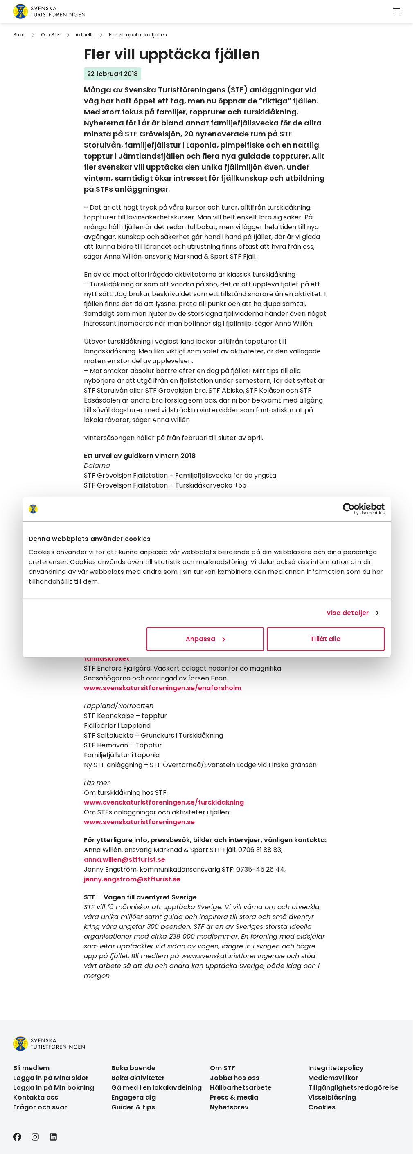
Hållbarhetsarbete (241, 1087)
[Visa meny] (396, 11)
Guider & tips (133, 1107)
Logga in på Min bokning (53, 1087)
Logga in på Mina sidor (51, 1077)
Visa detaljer (348, 612)
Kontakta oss (35, 1097)
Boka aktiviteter (138, 1077)
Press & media (234, 1097)
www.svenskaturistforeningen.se (139, 822)
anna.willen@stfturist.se (124, 859)
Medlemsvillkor (333, 1077)
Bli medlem (31, 1068)
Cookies (322, 1107)
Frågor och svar (40, 1107)
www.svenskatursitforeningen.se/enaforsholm (162, 688)
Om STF (50, 34)
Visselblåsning (332, 1097)
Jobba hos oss (234, 1077)
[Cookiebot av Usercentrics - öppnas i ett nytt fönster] (349, 509)
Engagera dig (133, 1097)
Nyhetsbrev (229, 1107)
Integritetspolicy (336, 1068)
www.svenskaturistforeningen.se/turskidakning (164, 802)
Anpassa (201, 638)
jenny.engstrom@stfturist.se (132, 879)
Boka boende (133, 1068)
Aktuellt (84, 34)
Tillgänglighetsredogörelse (353, 1087)
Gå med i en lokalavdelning (156, 1087)
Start (19, 34)
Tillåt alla (325, 638)
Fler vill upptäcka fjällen (138, 34)
